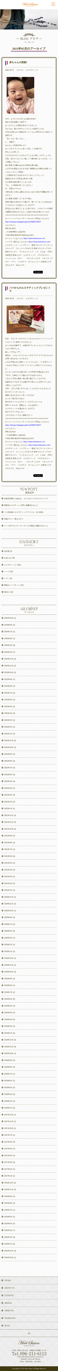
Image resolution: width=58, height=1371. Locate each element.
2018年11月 (10, 1047)
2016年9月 (9, 1196)
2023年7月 (9, 693)
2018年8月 (9, 1067)
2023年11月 (10, 666)
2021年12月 (10, 815)
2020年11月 (10, 904)
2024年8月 (9, 625)
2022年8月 (9, 761)
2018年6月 (9, 1081)
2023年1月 (9, 734)
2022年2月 (9, 802)
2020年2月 (9, 945)
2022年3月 (9, 795)
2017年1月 (9, 1176)
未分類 (8, 551)
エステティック (32, 70)
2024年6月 (9, 638)
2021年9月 (9, 836)
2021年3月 (9, 877)
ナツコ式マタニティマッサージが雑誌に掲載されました (26, 526)
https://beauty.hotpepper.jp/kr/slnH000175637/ (23, 222)
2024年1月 (9, 652)
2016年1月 (9, 1244)
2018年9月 (9, 1060)
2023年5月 (9, 707)
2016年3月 (9, 1237)
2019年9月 (9, 979)
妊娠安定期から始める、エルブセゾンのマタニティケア (26, 499)
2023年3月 (9, 720)
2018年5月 (9, 1087)
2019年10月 (10, 972)
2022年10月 (10, 747)
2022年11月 (10, 740)
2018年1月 (9, 1108)
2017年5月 (9, 1149)
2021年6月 (9, 856)
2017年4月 (9, 1156)
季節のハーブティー (13, 585)
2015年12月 (10, 1251)
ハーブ (8, 572)
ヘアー (8, 578)
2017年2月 (9, 1169)
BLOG (7, 1326)
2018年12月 (10, 1040)
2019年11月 (10, 965)
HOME (8, 1280)
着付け (8, 592)
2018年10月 (10, 1053)
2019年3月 (9, 1019)
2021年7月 (9, 849)
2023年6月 (9, 700)
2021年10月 (10, 829)
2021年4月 (9, 870)
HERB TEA (9, 1310)
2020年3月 (9, 938)
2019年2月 (9, 1026)
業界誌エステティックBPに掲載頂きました (21, 505)
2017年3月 (9, 1162)
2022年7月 (9, 768)
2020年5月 (9, 931)
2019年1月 (9, 1033)
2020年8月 (9, 917)
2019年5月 (9, 1006)
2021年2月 (9, 883)
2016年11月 (10, 1189)
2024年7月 (9, 632)
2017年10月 (10, 1128)
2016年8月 (9, 1203)
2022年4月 (9, 788)
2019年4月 (9, 1013)
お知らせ (9, 558)
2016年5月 (9, 1224)
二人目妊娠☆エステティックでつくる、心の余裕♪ (24, 512)
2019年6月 (9, 999)
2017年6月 (9, 1142)
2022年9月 (9, 754)
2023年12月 (10, 659)
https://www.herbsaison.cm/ (34, 238)
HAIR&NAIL (10, 1318)
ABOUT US (9, 1288)
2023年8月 (9, 686)
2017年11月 (10, 1121)
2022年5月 (9, 781)
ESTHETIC (9, 1295)
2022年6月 (9, 775)
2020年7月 (9, 924)
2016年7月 (9, 1210)
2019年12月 (10, 958)
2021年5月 (9, 863)
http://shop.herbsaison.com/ (39, 242)
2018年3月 (9, 1101)
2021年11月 (10, 822)
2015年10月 (10, 1257)
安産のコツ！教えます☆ (13, 519)
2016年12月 (10, 1183)
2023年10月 (10, 672)
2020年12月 (10, 897)
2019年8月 (9, 985)
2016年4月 (9, 1230)
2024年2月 (9, 645)
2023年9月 (9, 679)
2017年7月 (9, 1135)
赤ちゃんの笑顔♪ (18, 62)
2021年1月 (9, 890)
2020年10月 (10, 911)
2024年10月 (10, 618)
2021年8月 (9, 843)
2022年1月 (9, 808)
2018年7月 (9, 1074)
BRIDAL (8, 1303)
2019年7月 (9, 992)
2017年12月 (10, 1115)
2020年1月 (9, 951)
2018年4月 (9, 1094)
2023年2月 (9, 727)
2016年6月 (9, 1217)
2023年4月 (9, 713)
